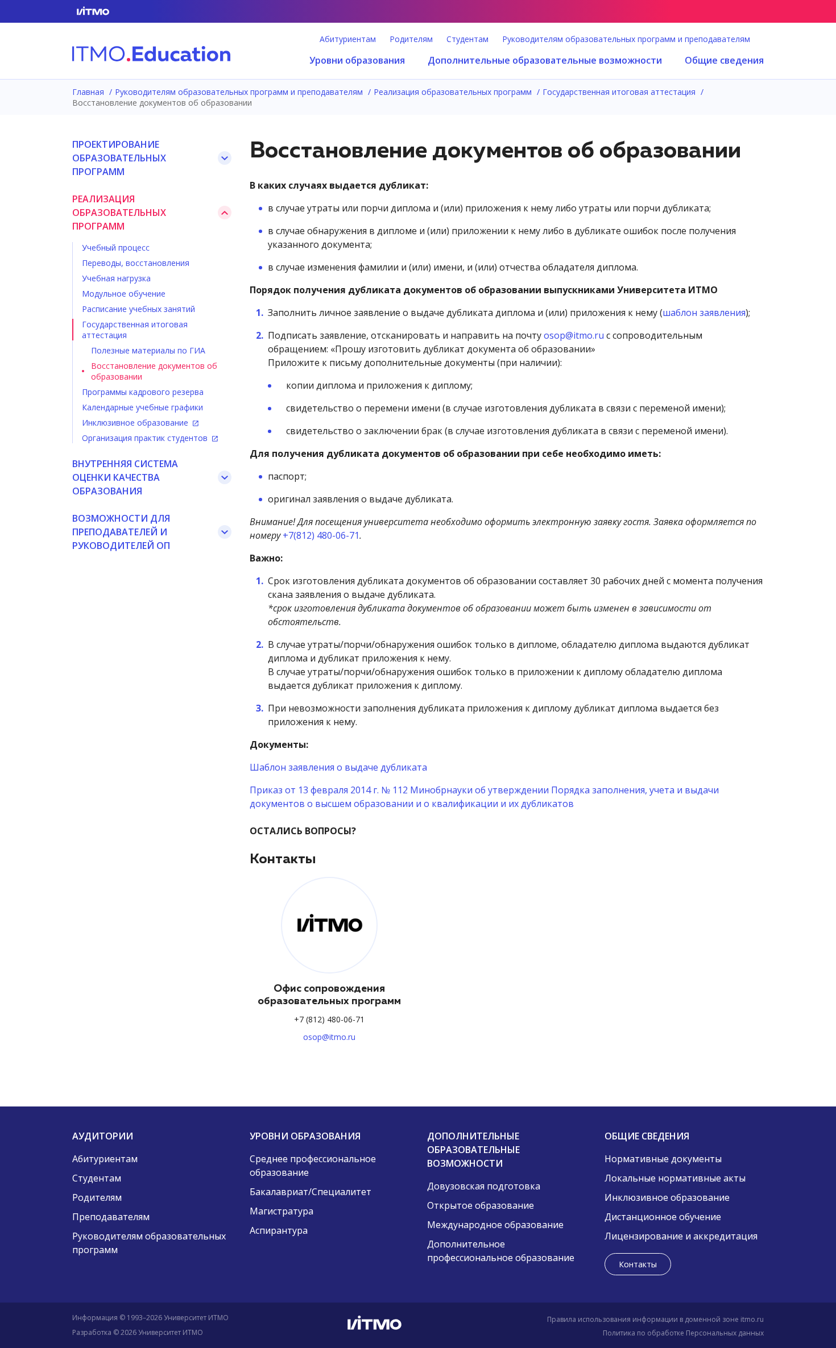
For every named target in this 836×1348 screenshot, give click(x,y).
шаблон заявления (704, 312)
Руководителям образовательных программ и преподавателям (626, 39)
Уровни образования (357, 60)
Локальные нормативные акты (675, 1178)
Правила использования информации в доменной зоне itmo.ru (655, 1319)
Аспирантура (279, 1230)
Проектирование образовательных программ (119, 158)
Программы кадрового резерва (143, 391)
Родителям (411, 39)
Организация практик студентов (146, 437)
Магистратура (281, 1211)
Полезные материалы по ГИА (148, 350)
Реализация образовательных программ (454, 91)
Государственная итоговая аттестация (620, 91)
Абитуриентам (348, 39)
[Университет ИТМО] (418, 1325)
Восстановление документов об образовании (154, 371)
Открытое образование (480, 1205)
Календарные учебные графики (142, 407)
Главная (89, 91)
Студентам (467, 39)
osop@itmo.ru (574, 335)
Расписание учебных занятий (138, 308)
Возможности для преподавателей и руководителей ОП (121, 532)
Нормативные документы (663, 1159)
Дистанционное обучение (663, 1216)
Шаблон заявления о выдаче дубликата (338, 767)
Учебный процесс (116, 247)
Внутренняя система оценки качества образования (125, 477)
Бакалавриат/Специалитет (310, 1191)
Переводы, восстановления (135, 262)
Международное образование (495, 1224)
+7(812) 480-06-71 (321, 535)
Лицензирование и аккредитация (681, 1236)
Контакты (638, 1264)
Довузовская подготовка (483, 1186)
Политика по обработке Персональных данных (683, 1333)
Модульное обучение (123, 293)
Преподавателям (111, 1216)
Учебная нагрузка (116, 278)
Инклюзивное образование (136, 422)
